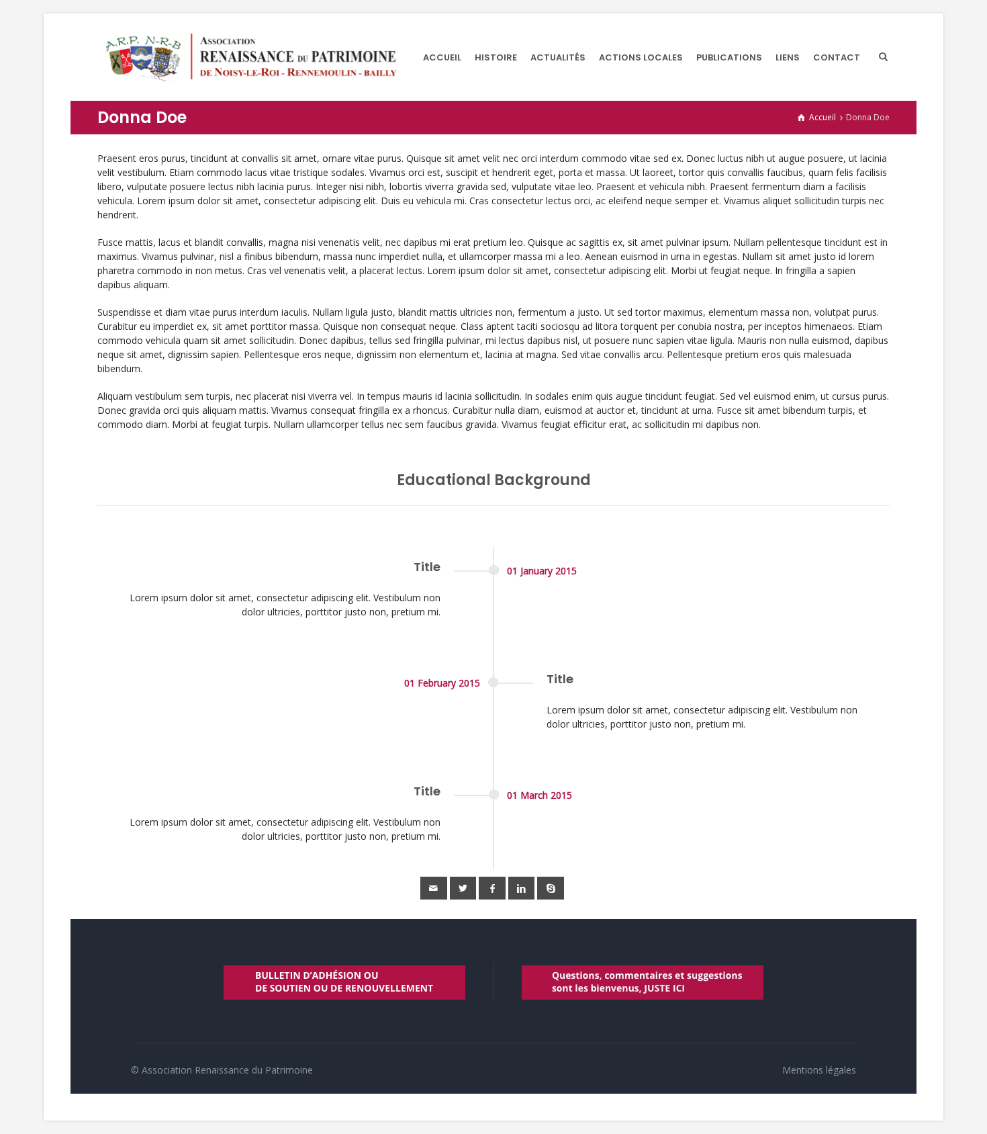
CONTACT (836, 57)
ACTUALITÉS (557, 57)
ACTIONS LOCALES (641, 57)
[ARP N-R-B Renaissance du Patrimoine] (250, 57)
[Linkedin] (521, 888)
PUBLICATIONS (729, 57)
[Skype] (550, 888)
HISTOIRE (496, 57)
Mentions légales (819, 1069)
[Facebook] (492, 888)
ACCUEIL (442, 57)
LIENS (787, 57)
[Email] (433, 888)
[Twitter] (463, 888)
